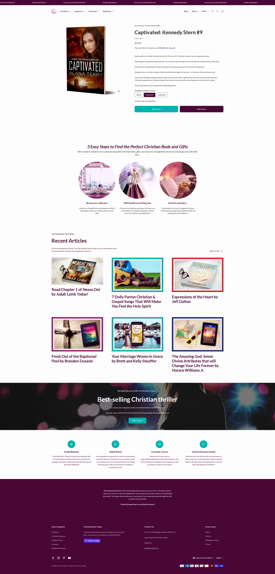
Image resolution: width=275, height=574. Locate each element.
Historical (92, 11)
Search (207, 532)
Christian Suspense (58, 536)
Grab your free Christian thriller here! (59, 2)
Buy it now (201, 109)
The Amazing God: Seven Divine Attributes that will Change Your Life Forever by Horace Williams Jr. (195, 363)
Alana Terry (139, 38)
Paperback (150, 95)
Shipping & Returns (212, 540)
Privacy (208, 544)
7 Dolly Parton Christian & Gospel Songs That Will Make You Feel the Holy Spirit (136, 301)
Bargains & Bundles (59, 548)
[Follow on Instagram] (58, 558)
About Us (148, 543)
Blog (186, 11)
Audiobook (162, 95)
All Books (55, 532)
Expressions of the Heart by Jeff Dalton (195, 299)
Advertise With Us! (151, 548)
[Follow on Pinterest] (64, 558)
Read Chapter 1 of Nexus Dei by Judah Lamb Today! (76, 291)
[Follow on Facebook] (53, 558)
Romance (64, 11)
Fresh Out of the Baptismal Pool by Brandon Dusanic (74, 358)
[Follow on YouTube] (69, 558)
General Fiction (57, 540)
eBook (138, 95)
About (194, 11)
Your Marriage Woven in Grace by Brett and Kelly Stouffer (137, 358)
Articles (208, 536)
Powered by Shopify (79, 566)
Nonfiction (107, 11)
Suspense (78, 11)
